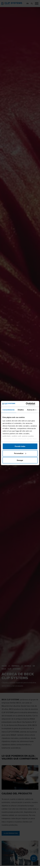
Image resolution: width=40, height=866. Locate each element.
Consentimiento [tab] (8, 410)
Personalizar (18, 453)
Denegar (20, 460)
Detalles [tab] (21, 410)
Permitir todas (20, 446)
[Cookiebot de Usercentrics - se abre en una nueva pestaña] (28, 403)
